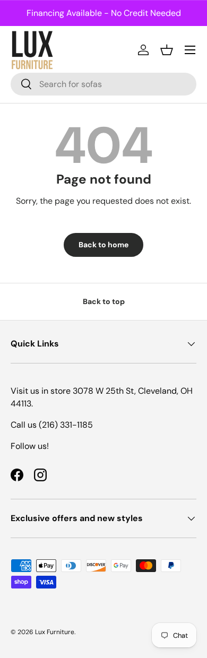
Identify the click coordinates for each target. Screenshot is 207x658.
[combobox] (103, 84)
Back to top (104, 301)
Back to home (103, 244)
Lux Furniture (54, 632)
